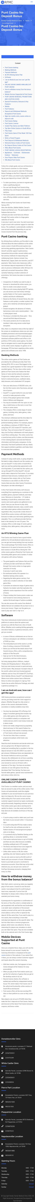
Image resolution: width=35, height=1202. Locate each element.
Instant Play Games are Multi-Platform (17, 126)
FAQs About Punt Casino (13, 148)
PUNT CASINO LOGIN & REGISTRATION (18, 150)
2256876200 (7, 1126)
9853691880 (7, 1151)
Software (8, 77)
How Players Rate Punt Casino (15, 157)
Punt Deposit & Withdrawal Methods (17, 140)
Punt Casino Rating (11, 121)
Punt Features (9, 109)
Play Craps (8, 131)
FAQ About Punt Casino (12, 160)
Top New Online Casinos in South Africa (18, 128)
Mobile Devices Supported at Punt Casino (18, 94)
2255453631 (7, 1077)
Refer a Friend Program (12, 138)
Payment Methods (11, 72)
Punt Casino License (11, 123)
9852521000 (7, 1102)
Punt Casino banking (11, 67)
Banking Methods (10, 70)
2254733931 (7, 1053)
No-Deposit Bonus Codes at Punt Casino (18, 145)
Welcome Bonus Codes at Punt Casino (17, 143)
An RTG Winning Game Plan (13, 75)
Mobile (7, 106)
